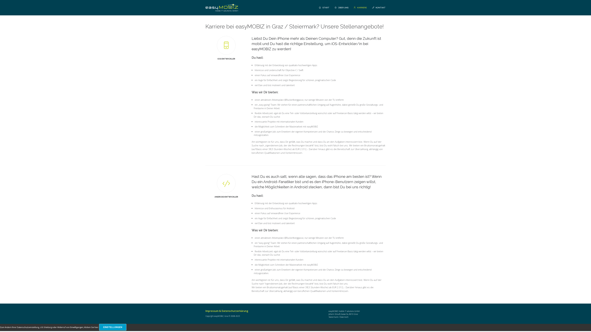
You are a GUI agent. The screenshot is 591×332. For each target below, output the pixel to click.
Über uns (343, 7)
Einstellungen (112, 327)
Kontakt (381, 7)
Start (325, 7)
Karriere (362, 7)
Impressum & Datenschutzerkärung (226, 311)
